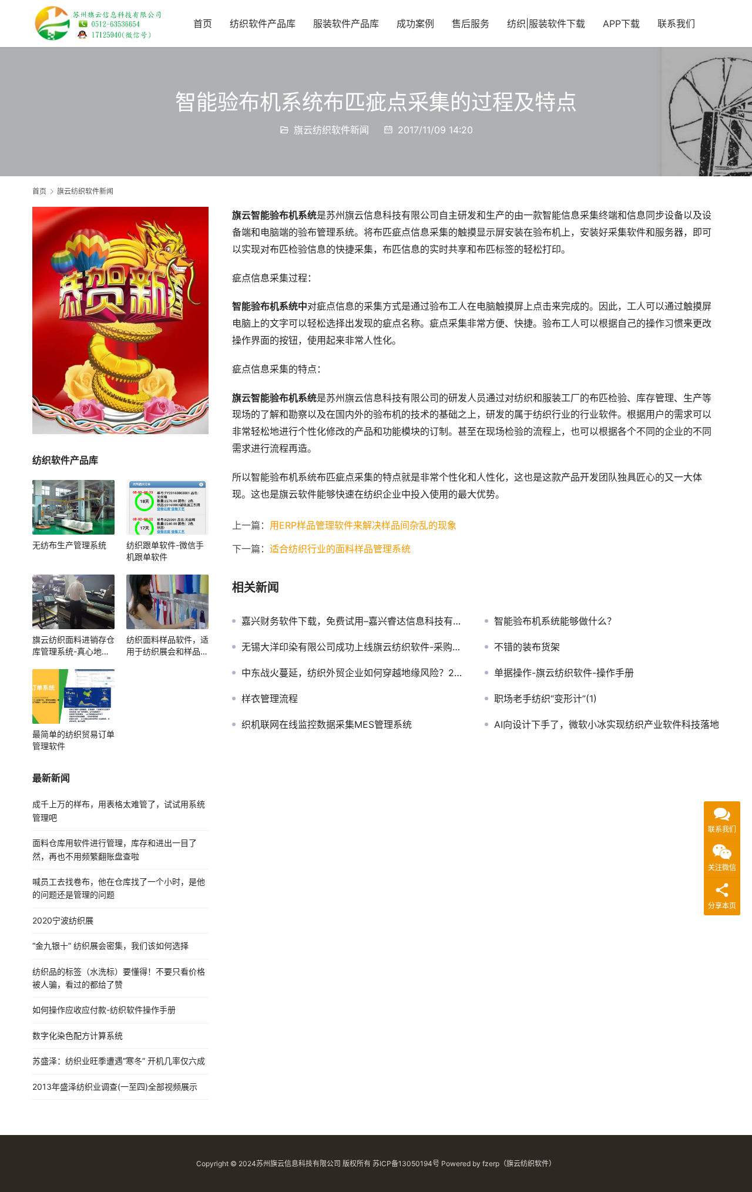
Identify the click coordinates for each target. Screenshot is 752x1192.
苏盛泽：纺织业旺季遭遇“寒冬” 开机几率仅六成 (118, 1061)
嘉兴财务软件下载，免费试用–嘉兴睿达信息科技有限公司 (354, 621)
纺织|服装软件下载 (546, 23)
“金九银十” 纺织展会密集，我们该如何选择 (110, 946)
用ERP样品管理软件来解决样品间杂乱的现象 (363, 525)
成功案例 (415, 23)
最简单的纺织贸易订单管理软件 (73, 740)
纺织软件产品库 (263, 23)
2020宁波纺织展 (62, 920)
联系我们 (676, 23)
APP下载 (621, 23)
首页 (202, 23)
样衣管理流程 (269, 698)
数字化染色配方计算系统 (77, 1035)
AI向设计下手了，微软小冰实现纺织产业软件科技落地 (606, 724)
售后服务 (470, 23)
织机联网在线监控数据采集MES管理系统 (326, 724)
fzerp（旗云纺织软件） (519, 1163)
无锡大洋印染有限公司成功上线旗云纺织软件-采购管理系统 (354, 647)
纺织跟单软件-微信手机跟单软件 (165, 551)
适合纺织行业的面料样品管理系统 (340, 549)
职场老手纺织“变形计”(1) (545, 698)
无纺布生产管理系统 (69, 545)
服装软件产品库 (346, 23)
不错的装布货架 (527, 647)
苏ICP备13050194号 (405, 1163)
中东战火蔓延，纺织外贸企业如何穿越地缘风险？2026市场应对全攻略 (354, 672)
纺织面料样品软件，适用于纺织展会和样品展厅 (167, 645)
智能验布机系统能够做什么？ (555, 621)
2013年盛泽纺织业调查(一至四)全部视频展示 (114, 1087)
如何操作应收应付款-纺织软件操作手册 (104, 1010)
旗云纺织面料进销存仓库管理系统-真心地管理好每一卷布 (73, 645)
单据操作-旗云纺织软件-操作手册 (564, 672)
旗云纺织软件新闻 (331, 130)
